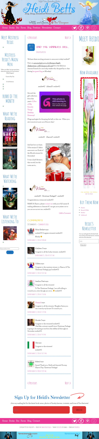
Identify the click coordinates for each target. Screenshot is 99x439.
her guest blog (37, 71)
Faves (23, 420)
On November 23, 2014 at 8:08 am (36, 240)
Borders (83, 213)
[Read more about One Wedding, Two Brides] (89, 190)
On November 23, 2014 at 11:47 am (36, 273)
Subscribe (83, 245)
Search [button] (9, 252)
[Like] (27, 56)
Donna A (38, 302)
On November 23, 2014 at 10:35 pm (37, 353)
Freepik (60, 427)
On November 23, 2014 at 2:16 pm (36, 294)
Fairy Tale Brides (89, 194)
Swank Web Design (46, 427)
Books (12, 420)
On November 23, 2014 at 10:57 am (44, 255)
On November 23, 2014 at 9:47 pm (36, 334)
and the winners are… (52, 47)
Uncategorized (41, 52)
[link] (84, 28)
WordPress (77, 427)
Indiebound (84, 215)
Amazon (83, 208)
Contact (36, 420)
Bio (17, 420)
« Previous (32, 37)
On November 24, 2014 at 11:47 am (36, 371)
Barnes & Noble (85, 210)
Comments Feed (43, 224)
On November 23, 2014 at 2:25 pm (36, 312)
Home (5, 420)
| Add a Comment (65, 213)
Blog (29, 420)
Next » (68, 37)
